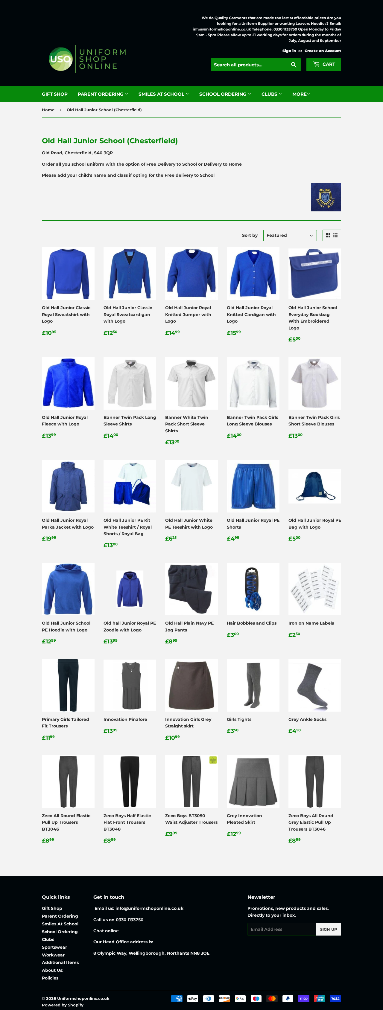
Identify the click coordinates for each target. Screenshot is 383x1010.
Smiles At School (162, 94)
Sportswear (54, 947)
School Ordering (223, 94)
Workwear (53, 955)
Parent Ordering (101, 94)
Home (48, 109)
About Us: (52, 970)
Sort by (250, 235)
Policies (50, 978)
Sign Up (328, 929)
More (299, 94)
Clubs (270, 94)
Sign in (289, 50)
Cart (328, 64)
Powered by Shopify (62, 1005)
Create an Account (323, 50)
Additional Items (60, 962)
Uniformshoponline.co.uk (83, 998)
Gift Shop (55, 94)
